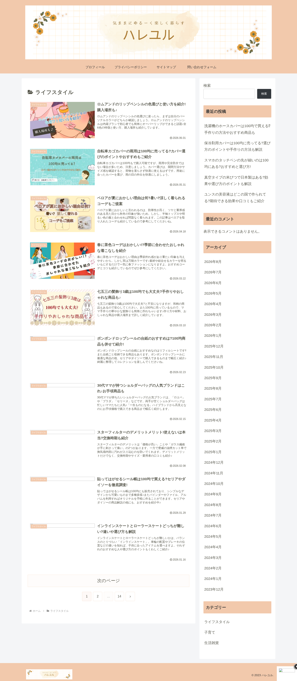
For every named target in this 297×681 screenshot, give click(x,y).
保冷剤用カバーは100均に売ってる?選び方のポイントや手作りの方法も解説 (237, 146)
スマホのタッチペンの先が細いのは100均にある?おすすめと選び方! (236, 163)
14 (119, 596)
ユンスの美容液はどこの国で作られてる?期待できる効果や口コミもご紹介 (235, 197)
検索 (207, 86)
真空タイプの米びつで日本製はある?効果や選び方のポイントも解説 (236, 180)
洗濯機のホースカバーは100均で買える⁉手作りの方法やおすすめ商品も (237, 129)
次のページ (108, 580)
